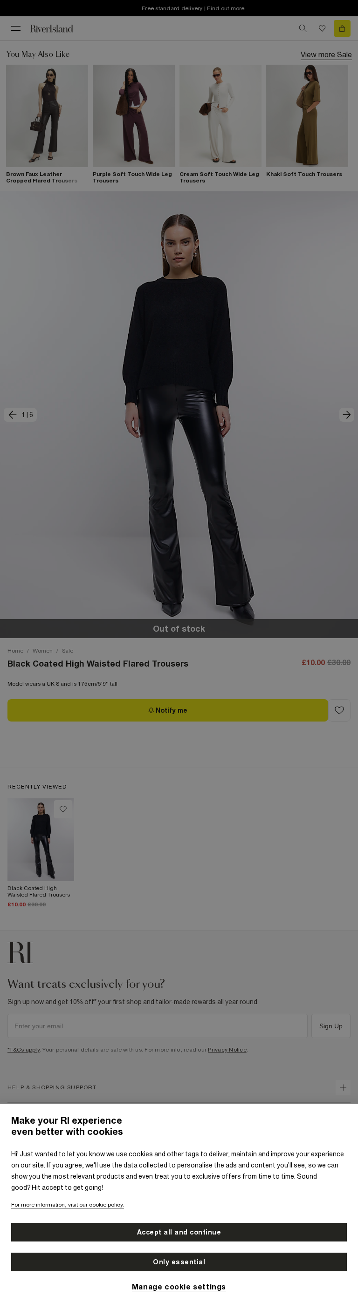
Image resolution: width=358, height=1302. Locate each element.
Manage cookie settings (179, 1286)
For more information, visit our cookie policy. (67, 1204)
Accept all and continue (179, 1232)
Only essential (179, 1262)
